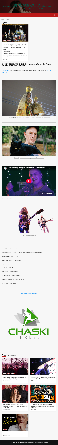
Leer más (5, 59)
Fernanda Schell (7, 51)
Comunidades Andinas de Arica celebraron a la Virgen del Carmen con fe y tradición (29, 117)
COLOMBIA (33, 400)
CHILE (4, 40)
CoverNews (37, 442)
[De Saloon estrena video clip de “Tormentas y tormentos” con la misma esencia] (43, 366)
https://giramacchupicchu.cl (29, 235)
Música (8, 373)
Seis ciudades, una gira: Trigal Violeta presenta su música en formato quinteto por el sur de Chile (15, 406)
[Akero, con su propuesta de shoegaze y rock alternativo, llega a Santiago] (15, 366)
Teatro (8, 40)
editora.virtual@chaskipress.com (29, 293)
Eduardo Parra (7, 435)
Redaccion (34, 409)
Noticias (12, 373)
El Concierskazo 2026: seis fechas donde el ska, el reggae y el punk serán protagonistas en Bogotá (42, 406)
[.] (15, 422)
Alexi (33, 380)
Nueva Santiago (7, 380)
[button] (3, 15)
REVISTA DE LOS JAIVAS (29, 4)
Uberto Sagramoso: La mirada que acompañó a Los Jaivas (29, 158)
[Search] (54, 15)
